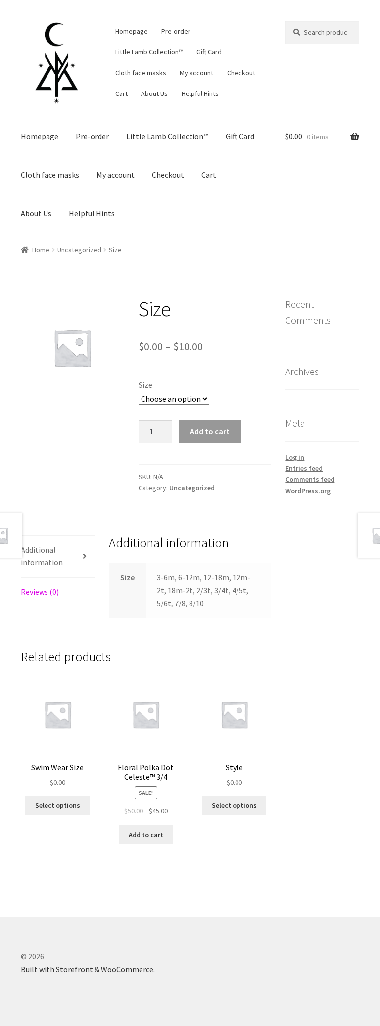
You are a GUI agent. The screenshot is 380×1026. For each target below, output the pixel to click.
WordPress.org (308, 490)
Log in (294, 457)
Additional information (42, 556)
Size (145, 385)
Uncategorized (79, 249)
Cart (121, 93)
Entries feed (304, 468)
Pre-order (175, 31)
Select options (57, 805)
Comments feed (309, 479)
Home (40, 249)
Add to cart (210, 431)
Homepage (131, 31)
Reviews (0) (40, 592)
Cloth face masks (140, 72)
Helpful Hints (200, 93)
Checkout (241, 72)
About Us (154, 93)
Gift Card (209, 51)
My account (196, 72)
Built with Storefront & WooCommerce (87, 969)
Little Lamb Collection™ (149, 51)
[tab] (58, 557)
